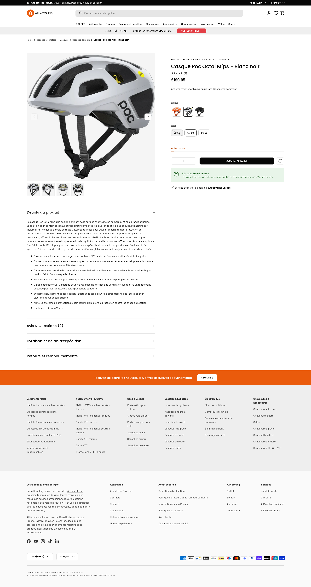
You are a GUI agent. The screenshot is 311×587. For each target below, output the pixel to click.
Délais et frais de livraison (124, 516)
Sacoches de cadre (138, 445)
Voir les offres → (191, 30)
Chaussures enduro (264, 441)
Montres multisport (216, 405)
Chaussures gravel (264, 428)
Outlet (230, 490)
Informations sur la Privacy (173, 503)
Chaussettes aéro (263, 415)
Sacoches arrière (137, 438)
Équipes (110, 23)
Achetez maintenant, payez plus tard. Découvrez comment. (204, 88)
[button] (282, 13)
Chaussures (152, 23)
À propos (232, 503)
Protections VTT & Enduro (90, 451)
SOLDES (80, 23)
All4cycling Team (270, 510)
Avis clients (165, 516)
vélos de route (53, 502)
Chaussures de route (265, 409)
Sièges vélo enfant (138, 415)
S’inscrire (207, 377)
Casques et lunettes (130, 23)
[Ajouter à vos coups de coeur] (280, 161)
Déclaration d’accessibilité (173, 523)
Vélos (221, 23)
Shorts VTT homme (87, 421)
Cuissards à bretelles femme (43, 428)
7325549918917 (223, 59)
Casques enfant (174, 447)
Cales (256, 421)
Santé (231, 23)
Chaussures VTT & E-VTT (267, 447)
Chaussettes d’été (263, 434)
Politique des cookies (170, 510)
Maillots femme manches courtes (45, 421)
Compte (114, 503)
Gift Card (266, 497)
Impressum (233, 510)
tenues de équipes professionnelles (47, 498)
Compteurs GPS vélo (216, 411)
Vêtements (95, 23)
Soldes (231, 497)
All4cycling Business (272, 503)
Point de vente (269, 490)
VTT (64, 502)
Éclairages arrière (215, 434)
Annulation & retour (121, 490)
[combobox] (159, 13)
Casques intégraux (175, 428)
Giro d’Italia (65, 516)
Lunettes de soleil (175, 421)
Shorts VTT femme (86, 438)
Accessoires (170, 23)
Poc (173, 59)
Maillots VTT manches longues (93, 415)
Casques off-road (174, 434)
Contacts (115, 497)
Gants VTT (81, 445)
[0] (275, 13)
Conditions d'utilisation (171, 490)
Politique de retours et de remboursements (183, 497)
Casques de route (175, 441)
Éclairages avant (214, 428)
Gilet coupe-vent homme (41, 441)
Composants (188, 23)
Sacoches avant (136, 432)
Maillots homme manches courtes (46, 405)
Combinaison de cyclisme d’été (44, 434)
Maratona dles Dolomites (52, 520)
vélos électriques (80, 502)
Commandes (117, 510)
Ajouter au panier (237, 160)
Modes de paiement (121, 523)
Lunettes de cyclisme (177, 405)
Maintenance (207, 23)
